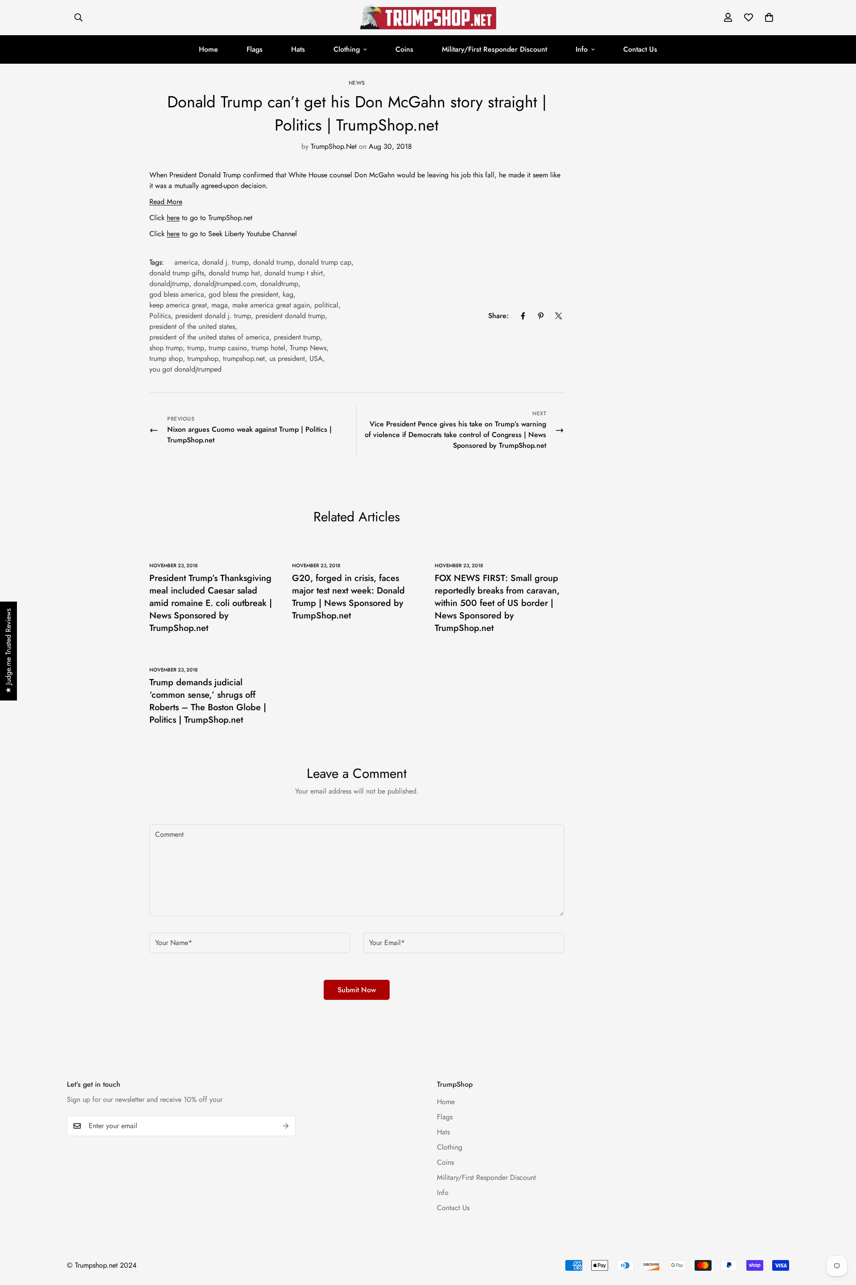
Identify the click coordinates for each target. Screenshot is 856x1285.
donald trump (273, 262)
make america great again (271, 305)
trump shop (166, 358)
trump (195, 348)
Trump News (308, 348)
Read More (165, 201)
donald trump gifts (176, 273)
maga (219, 305)
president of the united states (192, 326)
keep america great (178, 305)
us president (287, 358)
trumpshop (202, 358)
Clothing (346, 49)
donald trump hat (234, 273)
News (357, 83)
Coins (404, 49)
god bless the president (243, 294)
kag (288, 294)
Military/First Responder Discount (494, 49)
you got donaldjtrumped (185, 369)
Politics (160, 316)
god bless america (176, 294)
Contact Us (640, 49)
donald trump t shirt (293, 273)
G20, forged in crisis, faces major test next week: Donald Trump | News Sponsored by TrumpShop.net (348, 597)
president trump (297, 337)
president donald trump (290, 316)
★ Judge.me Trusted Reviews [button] (8, 651)
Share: (498, 316)
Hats (298, 49)
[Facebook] (523, 315)
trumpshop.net (244, 358)
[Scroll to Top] (838, 1236)
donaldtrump (279, 283)
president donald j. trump (213, 316)
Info (582, 49)
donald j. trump (225, 262)
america (186, 262)
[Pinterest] (540, 315)
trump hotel (268, 348)
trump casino (228, 348)
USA (316, 358)
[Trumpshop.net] (428, 17)
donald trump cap (324, 262)
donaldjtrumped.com (224, 283)
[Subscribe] (286, 1126)
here (173, 218)
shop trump (166, 348)
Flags (255, 49)
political (326, 305)
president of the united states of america (209, 337)
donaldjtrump (169, 283)
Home (208, 49)
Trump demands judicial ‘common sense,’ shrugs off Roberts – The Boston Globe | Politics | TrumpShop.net (207, 701)
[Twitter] (558, 315)
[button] (769, 17)
